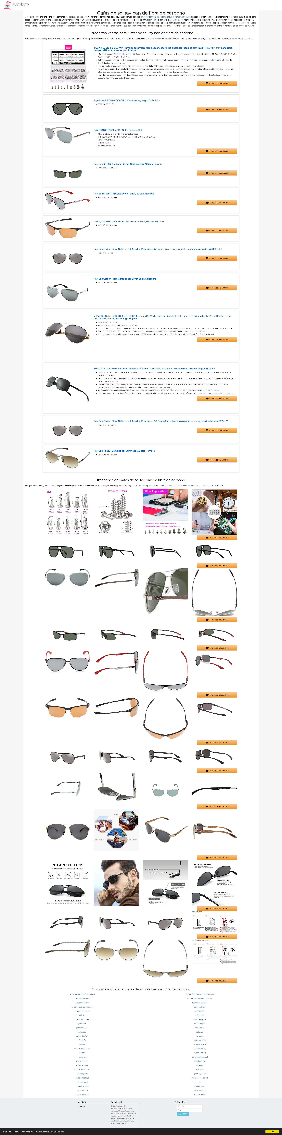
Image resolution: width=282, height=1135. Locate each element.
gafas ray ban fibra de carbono (153, 17)
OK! (272, 1131)
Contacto (81, 1107)
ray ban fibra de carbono (178, 17)
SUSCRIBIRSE (182, 1114)
